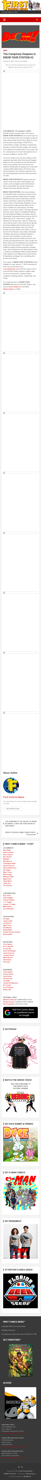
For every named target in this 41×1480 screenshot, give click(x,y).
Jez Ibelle (6, 981)
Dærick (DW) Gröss (9, 868)
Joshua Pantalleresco (10, 983)
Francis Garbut (8, 974)
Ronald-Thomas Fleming (11, 932)
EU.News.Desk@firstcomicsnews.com (13, 1458)
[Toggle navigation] (4, 19)
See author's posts (12, 809)
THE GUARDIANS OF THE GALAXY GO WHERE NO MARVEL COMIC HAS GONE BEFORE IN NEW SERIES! (21, 824)
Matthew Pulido (8, 877)
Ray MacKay (7, 928)
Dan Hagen (7, 870)
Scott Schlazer (8, 987)
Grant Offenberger (9, 951)
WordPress (27, 1476)
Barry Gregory (8, 855)
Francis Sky (7, 949)
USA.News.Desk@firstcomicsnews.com (13, 1433)
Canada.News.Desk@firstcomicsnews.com (14, 1446)
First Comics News (21, 61)
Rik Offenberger (8, 1004)
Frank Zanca (7, 976)
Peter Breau (7, 960)
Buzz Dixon (7, 895)
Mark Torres (7, 925)
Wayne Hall (7, 990)
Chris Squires (7, 944)
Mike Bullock (7, 907)
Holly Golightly (8, 898)
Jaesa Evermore (8, 953)
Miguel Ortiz (7, 879)
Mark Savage (7, 874)
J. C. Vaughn (7, 902)
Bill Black (6, 859)
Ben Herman (7, 857)
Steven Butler (7, 934)
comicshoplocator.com (11, 269)
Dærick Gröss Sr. (9, 866)
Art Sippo (6, 919)
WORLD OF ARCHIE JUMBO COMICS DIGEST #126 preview (20, 833)
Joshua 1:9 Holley (9, 904)
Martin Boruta (8, 957)
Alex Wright (7, 850)
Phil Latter (6, 962)
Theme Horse (30, 1474)
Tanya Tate (7, 883)
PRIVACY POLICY (10, 1474)
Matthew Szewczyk (10, 1000)
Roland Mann (7, 930)
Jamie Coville (7, 921)
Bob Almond (7, 861)
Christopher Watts (9, 863)
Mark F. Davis (7, 872)
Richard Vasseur (9, 1002)
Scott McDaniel (8, 909)
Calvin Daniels (8, 972)
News (5, 50)
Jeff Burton (7, 923)
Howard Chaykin (8, 900)
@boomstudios (8, 289)
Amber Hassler (8, 852)
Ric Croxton (7, 985)
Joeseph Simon (8, 955)
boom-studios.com (15, 287)
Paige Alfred (7, 881)
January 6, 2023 (8, 61)
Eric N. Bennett (8, 946)
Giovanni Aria (7, 979)
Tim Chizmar (7, 885)
